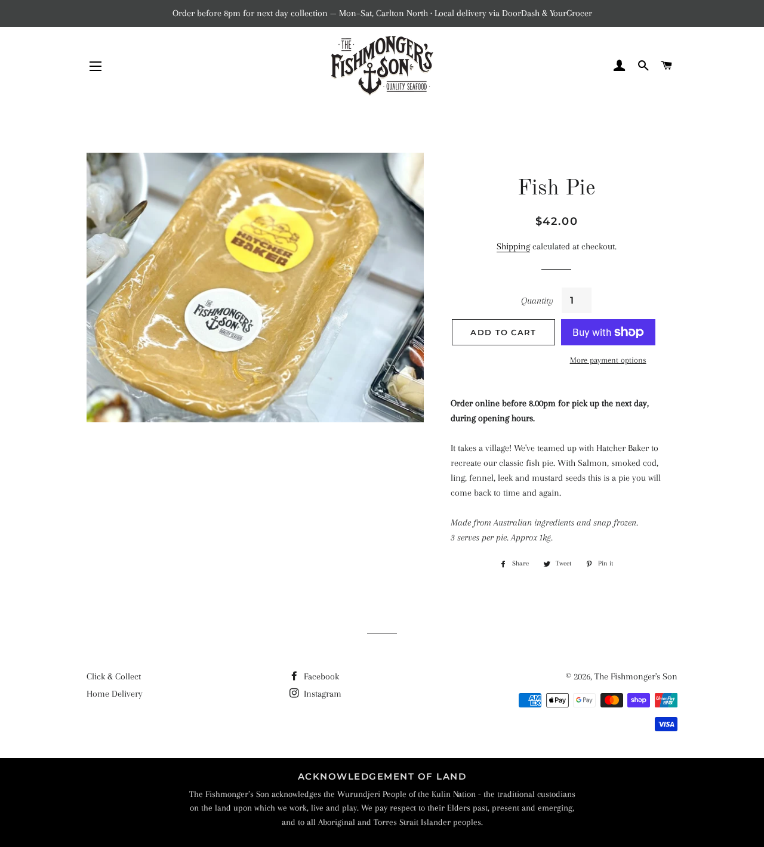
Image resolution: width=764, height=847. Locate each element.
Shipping (513, 246)
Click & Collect (114, 676)
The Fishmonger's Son (635, 676)
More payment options (608, 360)
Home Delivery (115, 693)
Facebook (320, 676)
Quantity (537, 300)
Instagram (321, 693)
